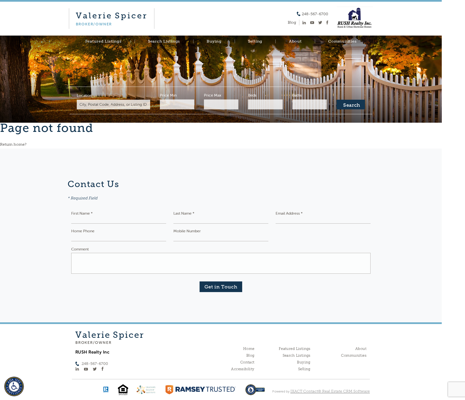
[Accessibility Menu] (14, 386)
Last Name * (183, 213)
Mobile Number (187, 230)
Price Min (168, 95)
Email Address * (289, 213)
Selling (255, 41)
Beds (252, 95)
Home (249, 349)
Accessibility (242, 369)
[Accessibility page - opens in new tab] (255, 392)
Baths (297, 95)
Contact (247, 362)
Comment (80, 249)
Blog (250, 355)
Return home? (13, 144)
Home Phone (82, 230)
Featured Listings (103, 41)
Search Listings (164, 41)
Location (84, 95)
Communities (342, 41)
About (295, 41)
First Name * (82, 213)
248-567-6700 (315, 14)
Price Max (212, 95)
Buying (214, 41)
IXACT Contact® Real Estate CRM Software (330, 391)
